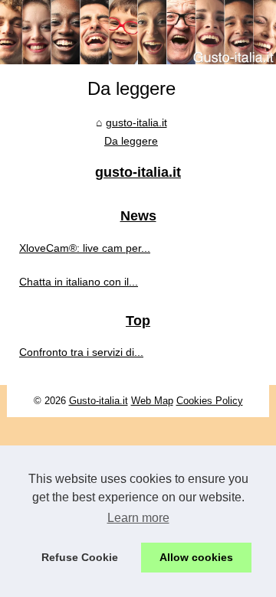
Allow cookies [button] (196, 557)
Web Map (152, 400)
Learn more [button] (138, 517)
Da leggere (131, 141)
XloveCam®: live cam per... (84, 248)
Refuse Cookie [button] (79, 557)
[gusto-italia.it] (138, 32)
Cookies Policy (209, 400)
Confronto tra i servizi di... (81, 352)
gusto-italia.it (136, 122)
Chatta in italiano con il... (78, 282)
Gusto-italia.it (98, 400)
